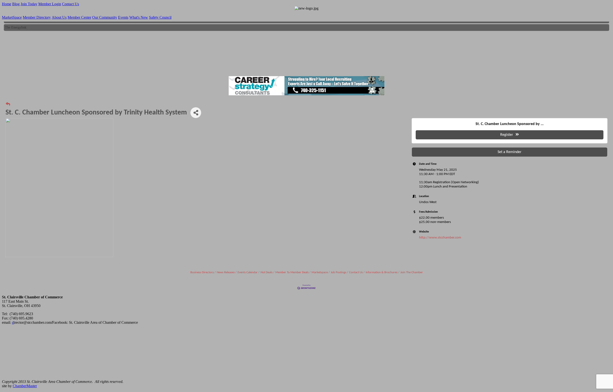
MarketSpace (12, 17)
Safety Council (160, 17)
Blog (16, 4)
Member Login (49, 4)
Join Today (29, 4)
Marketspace (320, 272)
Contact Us (70, 4)
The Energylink (15, 25)
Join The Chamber (411, 272)
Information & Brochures (381, 272)
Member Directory (37, 17)
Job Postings (338, 272)
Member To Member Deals (292, 272)
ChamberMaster (25, 386)
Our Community (104, 17)
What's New (138, 17)
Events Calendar (248, 272)
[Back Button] (8, 104)
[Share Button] (195, 112)
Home (6, 4)
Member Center (79, 17)
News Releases (226, 272)
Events (123, 17)
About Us (59, 17)
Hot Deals (266, 272)
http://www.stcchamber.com (440, 237)
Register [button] (506, 135)
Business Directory (202, 272)
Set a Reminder (510, 152)
